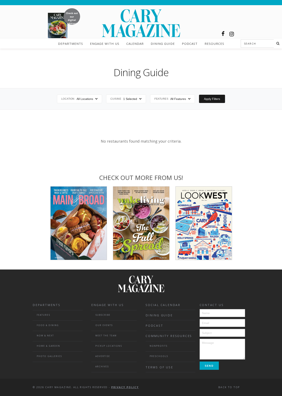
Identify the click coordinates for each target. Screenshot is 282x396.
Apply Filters (212, 98)
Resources (214, 43)
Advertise (102, 356)
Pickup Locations (108, 345)
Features (43, 314)
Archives (102, 366)
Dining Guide (163, 43)
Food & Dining (48, 325)
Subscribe (102, 314)
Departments (70, 43)
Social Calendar (163, 305)
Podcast (190, 43)
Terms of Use (159, 367)
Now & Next (45, 335)
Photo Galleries (49, 356)
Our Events (104, 325)
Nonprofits (158, 345)
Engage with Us (104, 43)
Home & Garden (48, 345)
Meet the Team (106, 335)
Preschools (159, 356)
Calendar (135, 43)
